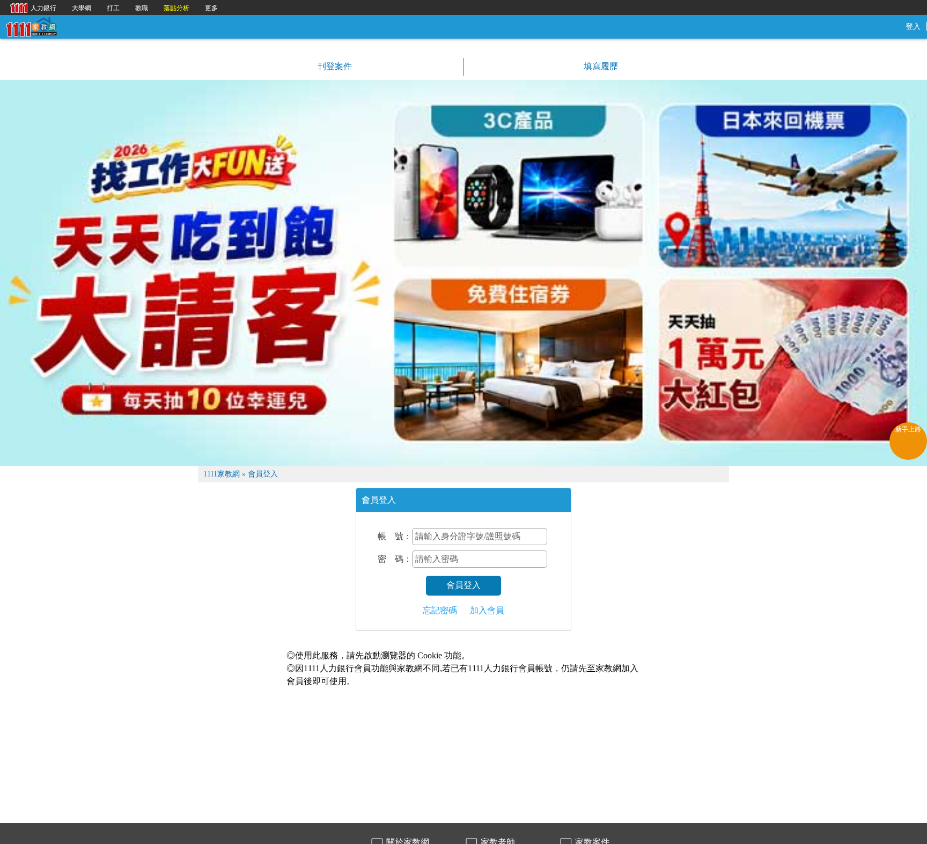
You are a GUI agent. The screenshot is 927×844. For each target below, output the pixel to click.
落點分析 (176, 8)
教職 (141, 8)
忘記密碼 (440, 610)
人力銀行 (30, 7)
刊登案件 (333, 66)
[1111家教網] (31, 26)
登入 (913, 27)
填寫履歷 (600, 66)
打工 (113, 8)
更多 (211, 8)
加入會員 (487, 610)
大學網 (81, 8)
